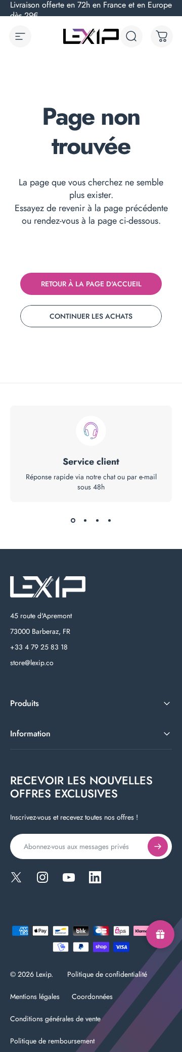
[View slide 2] (85, 520)
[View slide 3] (97, 520)
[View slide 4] (109, 520)
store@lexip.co (32, 662)
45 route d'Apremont (41, 615)
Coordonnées (92, 996)
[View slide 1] (73, 520)
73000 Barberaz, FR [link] (40, 631)
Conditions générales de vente (55, 1019)
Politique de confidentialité (107, 974)
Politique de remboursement (52, 1041)
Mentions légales (35, 996)
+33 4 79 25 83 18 (39, 647)
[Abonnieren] (158, 846)
